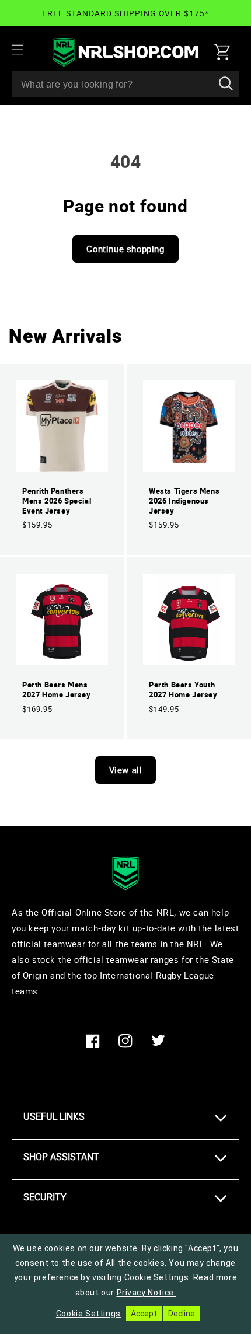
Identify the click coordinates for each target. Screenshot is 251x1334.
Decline (181, 1313)
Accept (144, 1313)
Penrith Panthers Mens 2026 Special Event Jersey (56, 501)
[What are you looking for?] (226, 84)
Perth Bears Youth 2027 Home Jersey (183, 690)
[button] (24, 49)
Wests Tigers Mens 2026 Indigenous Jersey (184, 501)
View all (125, 770)
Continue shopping (125, 248)
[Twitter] (158, 1041)
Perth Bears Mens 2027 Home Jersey (56, 690)
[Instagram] (125, 1041)
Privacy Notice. (146, 1292)
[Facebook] (93, 1041)
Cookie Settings (88, 1313)
